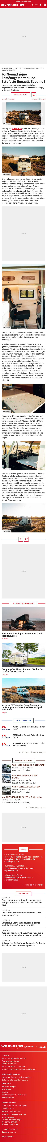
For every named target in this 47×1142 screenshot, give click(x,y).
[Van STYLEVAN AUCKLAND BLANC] (6, 779)
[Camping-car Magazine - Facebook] (40, 5)
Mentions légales (8, 1098)
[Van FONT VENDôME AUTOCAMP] (6, 768)
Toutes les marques (9, 1087)
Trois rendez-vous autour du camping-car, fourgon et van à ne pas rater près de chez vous (22, 902)
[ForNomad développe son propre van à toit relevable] (23, 619)
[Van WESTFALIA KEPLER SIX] (6, 790)
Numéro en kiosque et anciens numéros (16, 1077)
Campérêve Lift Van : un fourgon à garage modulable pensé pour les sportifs (21, 924)
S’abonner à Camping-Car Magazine (15, 1080)
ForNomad (17, 128)
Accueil (4, 68)
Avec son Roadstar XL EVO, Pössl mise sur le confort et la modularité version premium (22, 934)
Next (41, 115)
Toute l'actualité (18, 68)
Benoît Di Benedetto (9, 99)
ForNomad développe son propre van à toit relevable (22, 634)
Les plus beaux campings (11, 1111)
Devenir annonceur (9, 1132)
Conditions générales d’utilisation (14, 1095)
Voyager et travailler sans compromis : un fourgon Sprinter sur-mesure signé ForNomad (22, 707)
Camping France (8, 1108)
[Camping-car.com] (12, 5)
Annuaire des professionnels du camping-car (18, 1069)
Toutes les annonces (37, 807)
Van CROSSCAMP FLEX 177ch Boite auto (22, 797)
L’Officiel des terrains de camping (14, 1106)
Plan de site (6, 1089)
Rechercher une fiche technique (13, 1067)
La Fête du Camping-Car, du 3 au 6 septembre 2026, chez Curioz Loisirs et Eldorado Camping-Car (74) (23, 859)
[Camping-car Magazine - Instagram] (44, 5)
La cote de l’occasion (9, 1064)
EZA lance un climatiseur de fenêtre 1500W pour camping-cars (22, 913)
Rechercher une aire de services (14, 1058)
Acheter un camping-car (11, 1061)
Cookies (5, 1092)
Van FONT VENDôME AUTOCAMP (28, 765)
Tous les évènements (34, 885)
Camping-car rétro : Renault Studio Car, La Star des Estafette (22, 670)
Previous (5, 115)
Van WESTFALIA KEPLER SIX (26, 786)
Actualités (9, 68)
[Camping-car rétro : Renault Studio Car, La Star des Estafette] (23, 655)
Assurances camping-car (23, 1)
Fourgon (42, 99)
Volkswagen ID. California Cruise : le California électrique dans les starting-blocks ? (23, 944)
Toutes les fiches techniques (33, 752)
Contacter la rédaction (10, 1129)
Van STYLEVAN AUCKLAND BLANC (25, 776)
